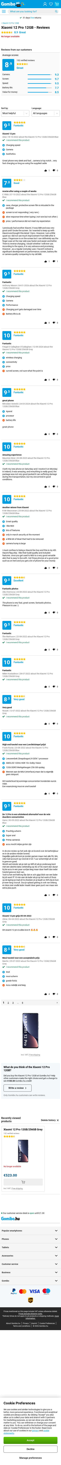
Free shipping (34, 1055)
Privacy (26, 1323)
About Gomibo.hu (13, 1323)
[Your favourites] (51, 4)
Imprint (34, 1323)
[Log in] (45, 4)
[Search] (56, 11)
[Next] (57, 1002)
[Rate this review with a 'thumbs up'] (45, 170)
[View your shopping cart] (57, 4)
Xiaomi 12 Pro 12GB (11, 23)
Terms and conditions (21, 1326)
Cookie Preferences (47, 1323)
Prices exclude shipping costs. (30, 1314)
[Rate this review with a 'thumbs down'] (54, 170)
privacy (35, 1430)
